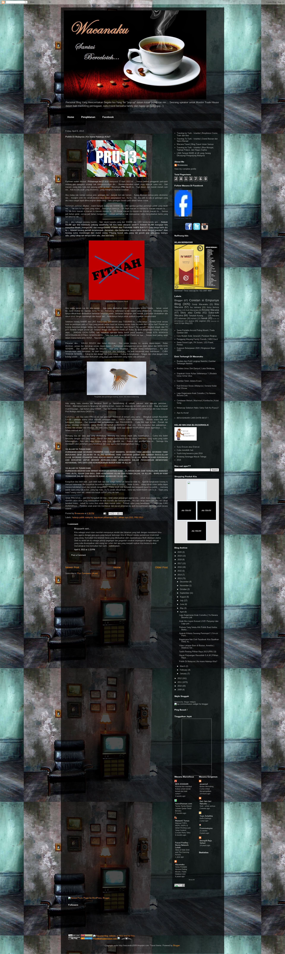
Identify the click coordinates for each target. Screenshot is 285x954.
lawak (204, 318)
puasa (191, 321)
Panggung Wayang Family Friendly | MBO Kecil (197, 339)
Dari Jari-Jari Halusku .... (205, 802)
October (183, 589)
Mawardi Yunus (182, 821)
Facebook (108, 117)
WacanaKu (178, 189)
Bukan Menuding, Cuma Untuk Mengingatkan (207, 788)
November (184, 585)
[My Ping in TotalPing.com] (74, 939)
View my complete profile (185, 169)
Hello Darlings (205, 818)
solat (176, 323)
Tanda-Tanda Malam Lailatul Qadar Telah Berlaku (183, 808)
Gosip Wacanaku (200, 304)
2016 (180, 567)
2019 (180, 556)
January (183, 673)
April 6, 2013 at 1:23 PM (84, 549)
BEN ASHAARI (181, 784)
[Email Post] (104, 513)
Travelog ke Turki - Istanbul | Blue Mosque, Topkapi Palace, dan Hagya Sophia (195, 148)
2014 (180, 575)
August (183, 597)
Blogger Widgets (190, 702)
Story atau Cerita (190, 312)
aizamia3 (204, 784)
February (184, 670)
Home (70, 117)
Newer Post (72, 567)
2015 (180, 571)
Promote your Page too (182, 218)
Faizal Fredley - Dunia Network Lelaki (182, 845)
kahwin (194, 318)
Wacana (215, 315)
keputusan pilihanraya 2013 (105, 517)
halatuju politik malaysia (82, 517)
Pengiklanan (88, 117)
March (183, 666)
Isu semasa (195, 307)
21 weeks (203, 831)
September (185, 593)
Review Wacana (210, 310)
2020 (180, 552)
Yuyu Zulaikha (206, 816)
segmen (202, 321)
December (184, 582)
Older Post (161, 567)
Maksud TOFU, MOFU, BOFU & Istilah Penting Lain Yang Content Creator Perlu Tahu (183, 828)
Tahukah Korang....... (198, 315)
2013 (180, 578)
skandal (213, 321)
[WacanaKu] (183, 216)
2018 (179, 460)
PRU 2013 (138, 517)
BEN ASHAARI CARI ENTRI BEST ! (192, 418)
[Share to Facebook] (118, 513)
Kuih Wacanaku (192, 310)
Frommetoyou (206, 828)
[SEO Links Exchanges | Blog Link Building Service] (74, 936)
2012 (180, 678)
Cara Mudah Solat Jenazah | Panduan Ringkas (197, 336)
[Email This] (110, 513)
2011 (180, 682)
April (182, 612)
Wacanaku (180, 864)
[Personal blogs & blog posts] (87, 939)
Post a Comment (78, 555)
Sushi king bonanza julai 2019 (189, 453)
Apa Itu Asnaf (183, 413)
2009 (180, 690)
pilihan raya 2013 (126, 517)
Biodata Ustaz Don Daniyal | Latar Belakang (195, 368)
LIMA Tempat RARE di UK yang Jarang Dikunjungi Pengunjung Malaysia (194, 154)
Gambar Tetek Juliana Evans (189, 381)
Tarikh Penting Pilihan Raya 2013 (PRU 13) (197, 652)
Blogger (178, 300)
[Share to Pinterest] (121, 513)
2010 (180, 686)
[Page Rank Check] (179, 886)
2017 (180, 563)
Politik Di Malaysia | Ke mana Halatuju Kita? (198, 661)
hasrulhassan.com (183, 804)
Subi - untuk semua (207, 806)
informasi (182, 318)
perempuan (179, 321)
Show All (191, 880)
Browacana (182, 165)
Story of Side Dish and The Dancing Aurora (182, 852)
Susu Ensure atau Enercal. (188, 447)
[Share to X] (115, 513)
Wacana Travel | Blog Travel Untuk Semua (195, 144)
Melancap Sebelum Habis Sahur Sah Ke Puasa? (197, 408)
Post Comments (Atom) (87, 573)
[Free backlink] (87, 936)
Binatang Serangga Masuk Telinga (191, 457)
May (182, 608)
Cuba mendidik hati (185, 450)
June (182, 604)
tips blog (185, 323)
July (182, 600)
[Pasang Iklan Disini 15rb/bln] (187, 520)
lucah (215, 318)
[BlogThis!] (112, 513)
